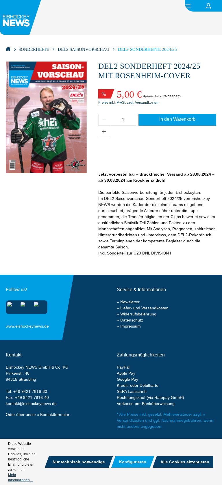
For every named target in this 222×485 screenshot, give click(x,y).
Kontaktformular (54, 414)
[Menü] (188, 5)
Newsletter (130, 302)
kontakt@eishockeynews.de (31, 403)
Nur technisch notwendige (79, 462)
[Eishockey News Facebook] (24, 306)
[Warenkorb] (218, 6)
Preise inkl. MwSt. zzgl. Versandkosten (128, 103)
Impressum (130, 326)
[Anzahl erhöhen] (104, 131)
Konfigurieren (132, 462)
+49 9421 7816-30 (30, 391)
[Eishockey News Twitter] (38, 306)
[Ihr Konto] (208, 6)
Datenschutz (131, 320)
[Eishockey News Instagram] (11, 306)
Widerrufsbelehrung (138, 314)
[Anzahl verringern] (104, 120)
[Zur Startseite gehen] (21, 17)
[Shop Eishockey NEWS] (8, 48)
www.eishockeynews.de (13, 325)
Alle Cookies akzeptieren (184, 462)
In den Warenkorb (177, 119)
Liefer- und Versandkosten (144, 308)
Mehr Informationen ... (20, 477)
